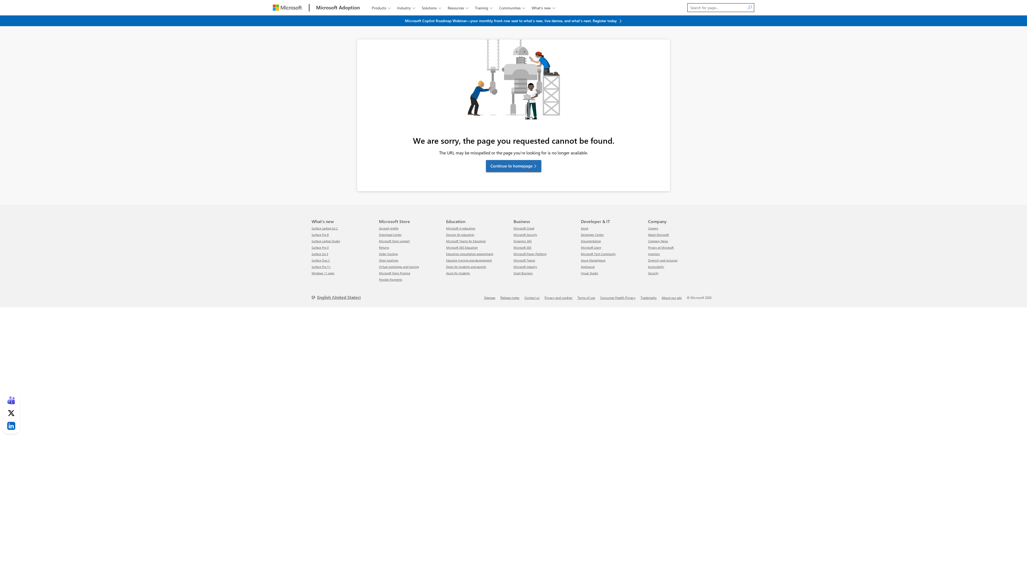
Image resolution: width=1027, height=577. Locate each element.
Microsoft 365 (522, 247)
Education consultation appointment (469, 254)
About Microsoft (658, 235)
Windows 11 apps (323, 273)
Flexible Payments (390, 280)
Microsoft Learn (591, 247)
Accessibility (656, 267)
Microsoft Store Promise (394, 273)
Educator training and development (469, 260)
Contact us (531, 297)
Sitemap (489, 297)
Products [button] (381, 7)
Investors (654, 254)
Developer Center (592, 235)
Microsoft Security (525, 235)
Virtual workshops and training (399, 267)
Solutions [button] (431, 7)
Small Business (523, 273)
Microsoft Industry (525, 267)
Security (653, 273)
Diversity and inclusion (662, 260)
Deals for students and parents (466, 267)
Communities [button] (512, 7)
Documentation (591, 241)
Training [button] (484, 7)
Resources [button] (458, 7)
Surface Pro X (320, 247)
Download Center (390, 235)
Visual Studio (589, 273)
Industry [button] (406, 7)
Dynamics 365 (523, 241)
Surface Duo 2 (321, 260)
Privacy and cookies (558, 297)
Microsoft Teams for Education (466, 241)
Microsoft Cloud (524, 228)
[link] (11, 400)
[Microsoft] (287, 7)
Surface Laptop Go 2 (325, 228)
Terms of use (586, 297)
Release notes (509, 297)
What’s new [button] (543, 7)
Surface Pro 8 (320, 235)
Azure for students (458, 273)
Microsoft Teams (524, 260)
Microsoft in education (460, 228)
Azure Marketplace (593, 260)
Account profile (388, 228)
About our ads (672, 297)
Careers (653, 228)
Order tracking (388, 254)
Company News (658, 241)
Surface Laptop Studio (326, 241)
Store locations (388, 260)
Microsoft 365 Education (462, 247)
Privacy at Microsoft (661, 247)
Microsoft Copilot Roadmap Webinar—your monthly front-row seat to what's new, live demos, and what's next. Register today (511, 20)
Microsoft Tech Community (598, 254)
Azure (584, 228)
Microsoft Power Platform (530, 254)
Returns (384, 247)
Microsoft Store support (394, 241)
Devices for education (460, 235)
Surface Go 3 (320, 254)
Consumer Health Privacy (617, 297)
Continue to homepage (511, 166)
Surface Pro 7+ (321, 267)
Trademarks (649, 297)
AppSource (588, 267)
